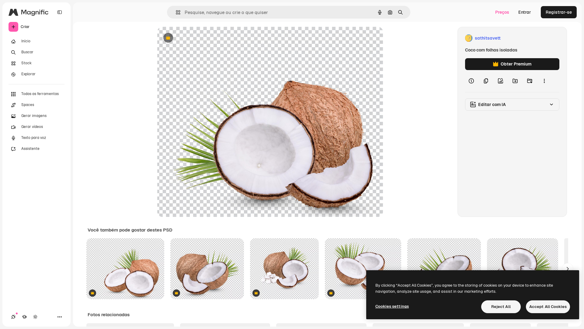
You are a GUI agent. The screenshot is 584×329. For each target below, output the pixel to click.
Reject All (501, 306)
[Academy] (24, 317)
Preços (502, 12)
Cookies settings (392, 306)
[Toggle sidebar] (59, 12)
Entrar (524, 12)
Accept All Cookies (548, 306)
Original (196, 38)
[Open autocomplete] (175, 12)
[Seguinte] (567, 268)
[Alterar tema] (35, 317)
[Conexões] (13, 317)
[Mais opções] (544, 81)
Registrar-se (559, 12)
